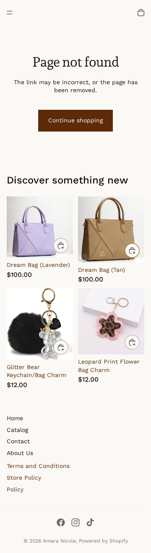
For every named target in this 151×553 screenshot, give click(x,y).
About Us (20, 453)
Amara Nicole (59, 541)
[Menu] (9, 12)
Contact (18, 441)
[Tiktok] (90, 522)
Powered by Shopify (103, 541)
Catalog (17, 429)
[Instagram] (75, 522)
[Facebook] (61, 522)
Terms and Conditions (38, 466)
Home (15, 418)
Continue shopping (75, 120)
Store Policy (24, 477)
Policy (15, 489)
